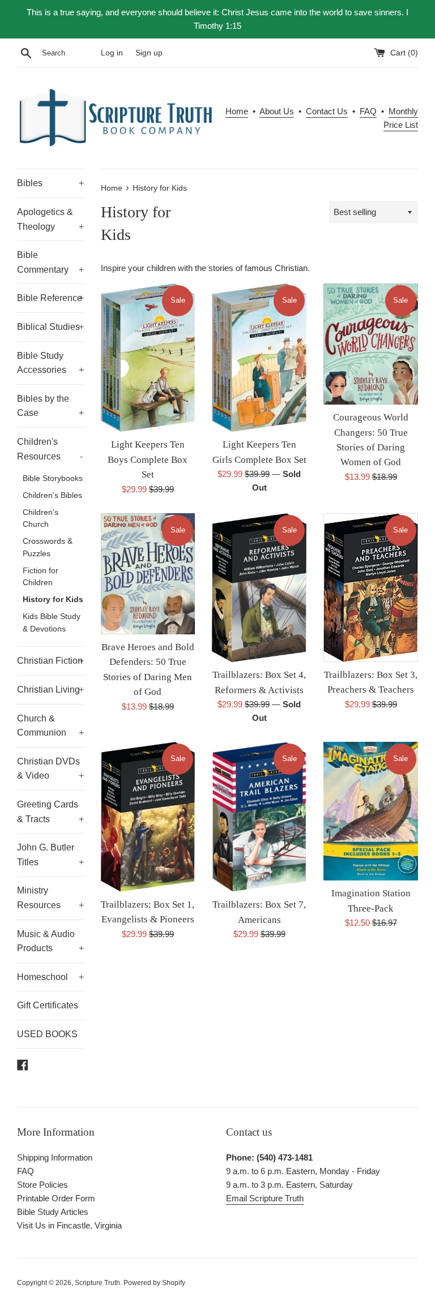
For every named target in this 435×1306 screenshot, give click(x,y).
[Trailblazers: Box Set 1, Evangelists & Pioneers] (148, 817)
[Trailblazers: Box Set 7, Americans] (259, 817)
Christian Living (50, 689)
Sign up (149, 53)
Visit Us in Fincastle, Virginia (69, 1225)
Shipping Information (54, 1157)
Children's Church (40, 518)
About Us (276, 111)
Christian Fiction (50, 660)
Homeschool (50, 977)
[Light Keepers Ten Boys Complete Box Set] (148, 357)
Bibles (50, 183)
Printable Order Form (56, 1198)
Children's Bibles (52, 495)
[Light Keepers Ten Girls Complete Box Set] (259, 357)
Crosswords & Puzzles (47, 547)
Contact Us (327, 111)
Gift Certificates (47, 1005)
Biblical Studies (50, 327)
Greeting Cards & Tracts (50, 812)
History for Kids (53, 599)
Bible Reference (50, 298)
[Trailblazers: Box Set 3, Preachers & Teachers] (370, 587)
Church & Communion (50, 726)
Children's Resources (50, 449)
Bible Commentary (50, 262)
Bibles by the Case (50, 406)
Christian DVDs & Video (50, 769)
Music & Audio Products (50, 941)
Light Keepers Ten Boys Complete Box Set (147, 459)
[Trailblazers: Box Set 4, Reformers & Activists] (259, 588)
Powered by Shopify (154, 1283)
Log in (112, 53)
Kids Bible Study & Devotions (51, 622)
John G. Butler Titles (50, 855)
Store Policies (42, 1184)
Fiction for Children (40, 576)
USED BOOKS (47, 1034)
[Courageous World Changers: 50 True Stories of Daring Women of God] (370, 344)
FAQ (368, 111)
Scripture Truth (97, 1283)
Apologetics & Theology (50, 219)
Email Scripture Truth (265, 1198)
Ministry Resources (50, 898)
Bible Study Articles (52, 1212)
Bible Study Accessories (50, 363)
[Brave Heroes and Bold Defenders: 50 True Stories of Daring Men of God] (148, 573)
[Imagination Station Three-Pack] (370, 811)
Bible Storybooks (53, 478)
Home (236, 111)
